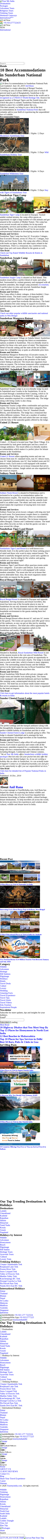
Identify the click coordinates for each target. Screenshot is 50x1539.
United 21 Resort (7, 456)
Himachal (4, 1223)
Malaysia (4, 1303)
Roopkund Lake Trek (9, 1267)
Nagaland (4, 1232)
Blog (2, 1476)
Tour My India (12, 754)
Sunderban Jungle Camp (10, 277)
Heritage (3, 971)
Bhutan (3, 1296)
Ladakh (3, 1211)
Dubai (2, 1291)
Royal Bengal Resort (9, 599)
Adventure (4, 969)
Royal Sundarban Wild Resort (30, 653)
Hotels (2, 981)
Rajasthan (4, 1218)
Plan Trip (4, 1525)
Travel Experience (7, 995)
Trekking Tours (6, 13)
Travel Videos (6, 1002)
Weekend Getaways (8, 15)
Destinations (5, 3)
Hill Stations (5, 974)
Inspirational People (8, 1007)
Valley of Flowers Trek (9, 1274)
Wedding (4, 991)
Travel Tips (4, 998)
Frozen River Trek (7, 1269)
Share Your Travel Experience (12, 1478)
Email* (3, 1017)
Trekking (4, 1492)
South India (5, 1513)
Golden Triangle (7, 1521)
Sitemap (3, 1483)
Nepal (2, 1298)
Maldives (4, 1305)
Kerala (3, 1227)
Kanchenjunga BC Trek (10, 1279)
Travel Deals (5, 983)
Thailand (3, 1293)
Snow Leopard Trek (8, 1271)
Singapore (4, 1310)
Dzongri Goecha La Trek (10, 1281)
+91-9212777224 (10, 23)
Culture (3, 986)
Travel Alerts (5, 1000)
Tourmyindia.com (14, 1486)
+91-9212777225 (26, 1317)
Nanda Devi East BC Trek (11, 1286)
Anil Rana (29, 86)
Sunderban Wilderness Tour (11, 173)
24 (32, 1315)
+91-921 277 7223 (22, 1315)
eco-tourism (44, 285)
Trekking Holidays (10, 1382)
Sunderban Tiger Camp (10, 215)
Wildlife (3, 967)
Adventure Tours (7, 8)
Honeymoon (5, 1242)
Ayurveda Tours (7, 1254)
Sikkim (3, 1220)
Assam (3, 1230)
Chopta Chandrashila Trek (11, 1264)
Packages (4, 6)
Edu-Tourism (5, 1005)
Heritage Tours (6, 1252)
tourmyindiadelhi (20, 1320)
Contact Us (4, 1474)
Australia (4, 1308)
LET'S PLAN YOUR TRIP (12, 1538)
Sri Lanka (4, 1301)
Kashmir (3, 1216)
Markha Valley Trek (8, 1276)
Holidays (4, 979)
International (6, 18)
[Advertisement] (25, 46)
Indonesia (4, 1312)
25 (20, 23)
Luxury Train (5, 1259)
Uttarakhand (5, 1213)
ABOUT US (5, 1469)
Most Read (4, 1025)
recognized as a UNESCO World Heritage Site (19, 98)
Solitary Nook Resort (9, 493)
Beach (2, 1245)
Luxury (3, 988)
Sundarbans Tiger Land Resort (13, 548)
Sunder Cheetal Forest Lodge (12, 733)
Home (2, 1467)
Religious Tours (6, 11)
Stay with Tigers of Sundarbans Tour (24, 191)
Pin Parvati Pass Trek (9, 1283)
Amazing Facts (6, 993)
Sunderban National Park (27, 110)
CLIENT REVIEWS (9, 1471)
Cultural (3, 1257)
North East (4, 1511)
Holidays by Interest (10, 1355)
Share (2, 1530)
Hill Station (5, 1249)
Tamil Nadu (5, 1225)
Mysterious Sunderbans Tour (12, 136)
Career (3, 1481)
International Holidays (11, 1408)
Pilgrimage (4, 976)
